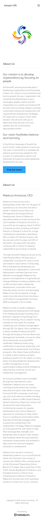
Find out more (14, 169)
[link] (10, 5)
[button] (38, 5)
